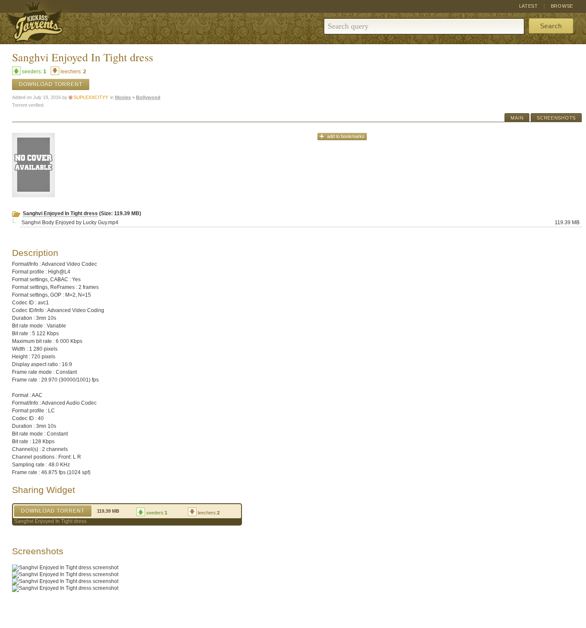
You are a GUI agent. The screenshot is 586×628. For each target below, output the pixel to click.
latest (528, 6)
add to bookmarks (346, 136)
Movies (123, 97)
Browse (562, 6)
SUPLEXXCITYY (90, 97)
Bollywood (148, 97)
